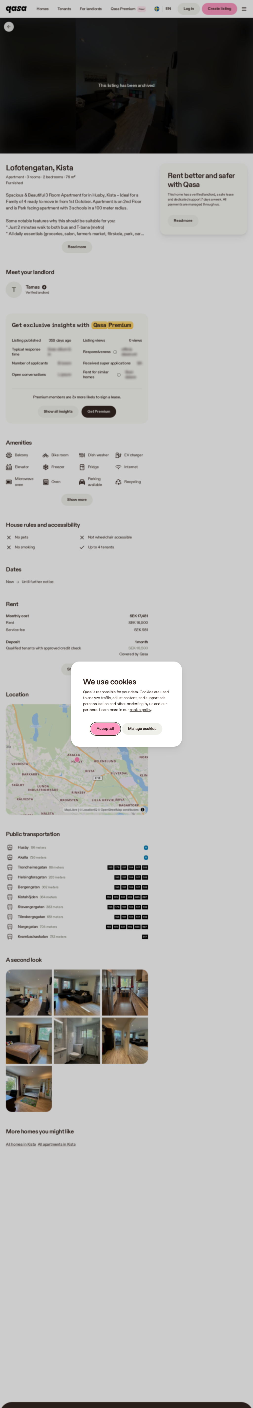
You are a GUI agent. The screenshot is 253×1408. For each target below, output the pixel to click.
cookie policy (140, 710)
